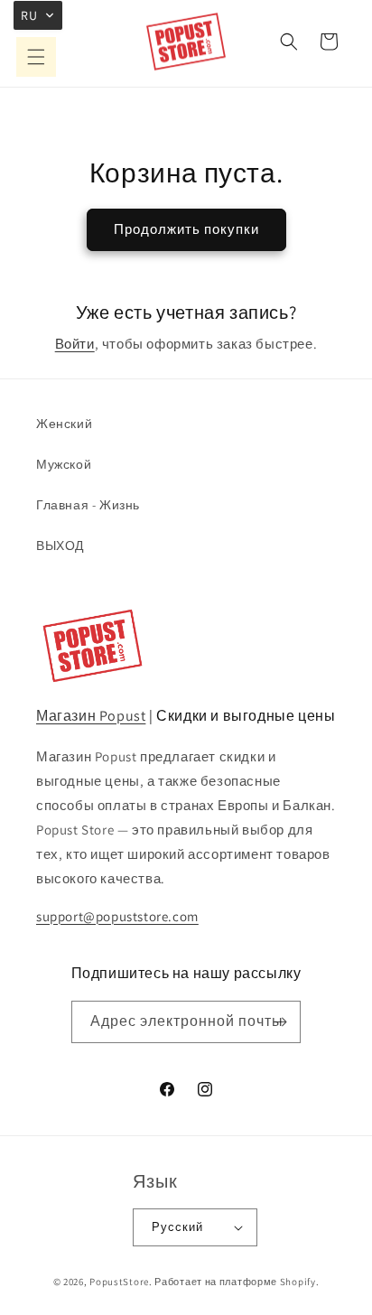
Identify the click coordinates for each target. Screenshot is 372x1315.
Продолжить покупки (186, 229)
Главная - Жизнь (88, 505)
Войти (75, 343)
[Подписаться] (280, 1022)
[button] (36, 57)
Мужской (63, 464)
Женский (64, 423)
